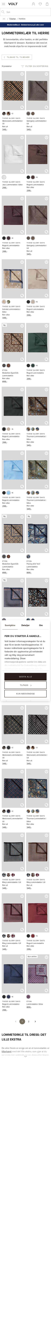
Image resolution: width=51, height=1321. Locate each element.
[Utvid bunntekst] (25, 1054)
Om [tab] (41, 625)
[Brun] (33, 113)
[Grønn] (8, 302)
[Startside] (13, 4)
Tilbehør (12, 18)
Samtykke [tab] (10, 625)
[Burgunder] (8, 238)
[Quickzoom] (22, 107)
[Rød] (33, 936)
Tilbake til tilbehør (18, 57)
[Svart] (28, 177)
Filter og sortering (37, 66)
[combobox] (28, 12)
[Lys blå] (8, 493)
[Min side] (33, 4)
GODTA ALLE (25, 676)
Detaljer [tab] (25, 625)
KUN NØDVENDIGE (25, 693)
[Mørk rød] (28, 996)
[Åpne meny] (3, 4)
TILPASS (24, 685)
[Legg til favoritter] (22, 74)
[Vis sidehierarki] (4, 19)
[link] (33, 4)
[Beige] (8, 113)
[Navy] (4, 365)
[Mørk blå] (8, 811)
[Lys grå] (4, 113)
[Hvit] (4, 177)
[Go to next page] (35, 1021)
